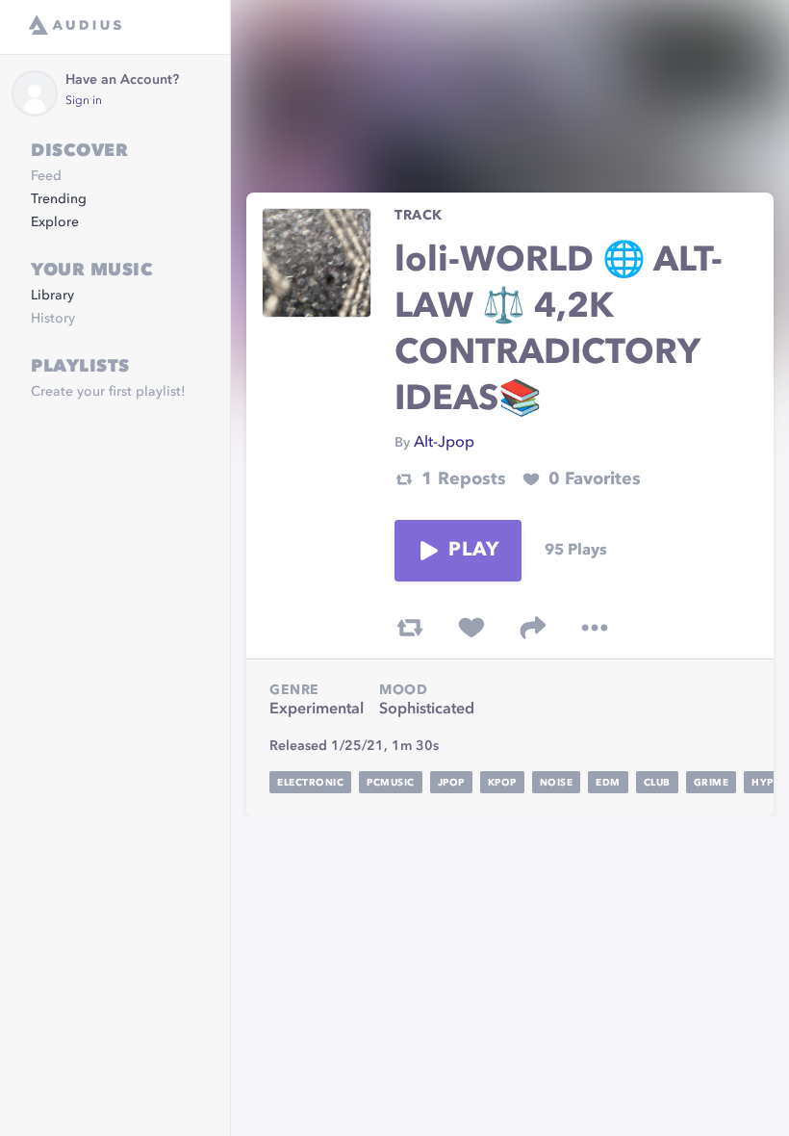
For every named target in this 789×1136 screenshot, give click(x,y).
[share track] (533, 627)
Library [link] (52, 295)
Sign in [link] (83, 101)
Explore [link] (55, 222)
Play (473, 550)
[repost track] (409, 627)
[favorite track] (471, 627)
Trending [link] (59, 199)
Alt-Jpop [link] (444, 443)
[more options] (594, 627)
